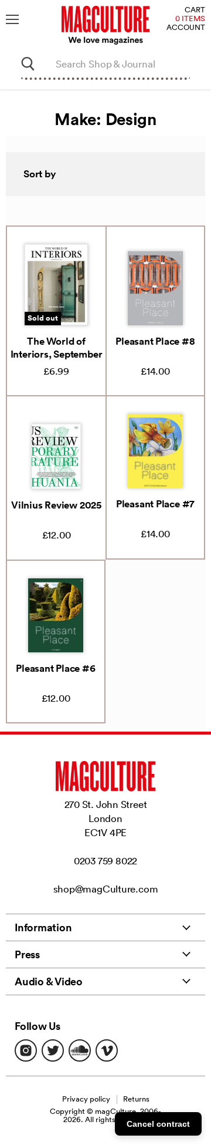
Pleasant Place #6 (55, 668)
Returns (136, 1099)
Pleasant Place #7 (155, 503)
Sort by (39, 173)
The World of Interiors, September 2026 (57, 354)
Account (185, 27)
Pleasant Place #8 (155, 341)
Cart (195, 10)
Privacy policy (86, 1099)
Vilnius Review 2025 (56, 505)
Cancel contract (158, 1124)
